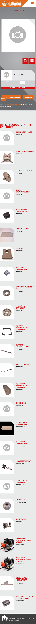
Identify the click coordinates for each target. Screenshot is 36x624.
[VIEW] (7, 138)
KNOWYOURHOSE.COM (12, 105)
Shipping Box (21, 403)
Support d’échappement (23, 346)
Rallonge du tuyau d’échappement (24, 597)
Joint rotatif (21, 519)
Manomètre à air (23, 461)
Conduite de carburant (21, 481)
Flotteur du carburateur (21, 423)
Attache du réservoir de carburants (21, 579)
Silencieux (20, 500)
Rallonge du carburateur (21, 268)
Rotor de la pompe (24, 171)
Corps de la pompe (24, 132)
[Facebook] (32, 63)
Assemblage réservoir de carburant (21, 385)
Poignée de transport (21, 307)
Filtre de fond (22, 229)
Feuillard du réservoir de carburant (21, 327)
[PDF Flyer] (25, 61)
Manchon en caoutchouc (22, 210)
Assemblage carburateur (21, 442)
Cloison (19, 248)
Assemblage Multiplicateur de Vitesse (23, 540)
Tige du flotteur (23, 364)
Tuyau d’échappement (23, 191)
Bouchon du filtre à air (25, 288)
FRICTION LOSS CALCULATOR (11, 97)
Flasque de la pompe (25, 151)
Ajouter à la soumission (18, 88)
